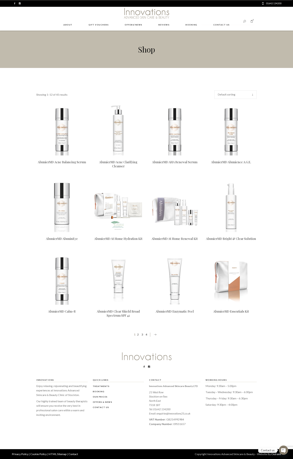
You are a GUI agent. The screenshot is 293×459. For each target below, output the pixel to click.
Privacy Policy (20, 454)
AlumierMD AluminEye (62, 239)
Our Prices (100, 396)
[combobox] (235, 94)
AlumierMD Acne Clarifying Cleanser (118, 164)
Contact (73, 454)
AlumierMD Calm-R (62, 311)
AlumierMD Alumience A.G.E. (231, 162)
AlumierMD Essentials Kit (231, 311)
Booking (98, 391)
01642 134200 (161, 409)
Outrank (276, 454)
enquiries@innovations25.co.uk (173, 413)
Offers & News (102, 402)
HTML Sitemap (57, 454)
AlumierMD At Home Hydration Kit (118, 239)
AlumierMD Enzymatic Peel (175, 311)
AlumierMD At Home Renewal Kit (175, 239)
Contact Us (101, 407)
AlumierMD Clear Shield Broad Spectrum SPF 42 (118, 313)
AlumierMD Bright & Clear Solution (231, 239)
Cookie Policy (38, 454)
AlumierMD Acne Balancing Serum (62, 162)
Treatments (101, 386)
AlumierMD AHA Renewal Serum (174, 162)
